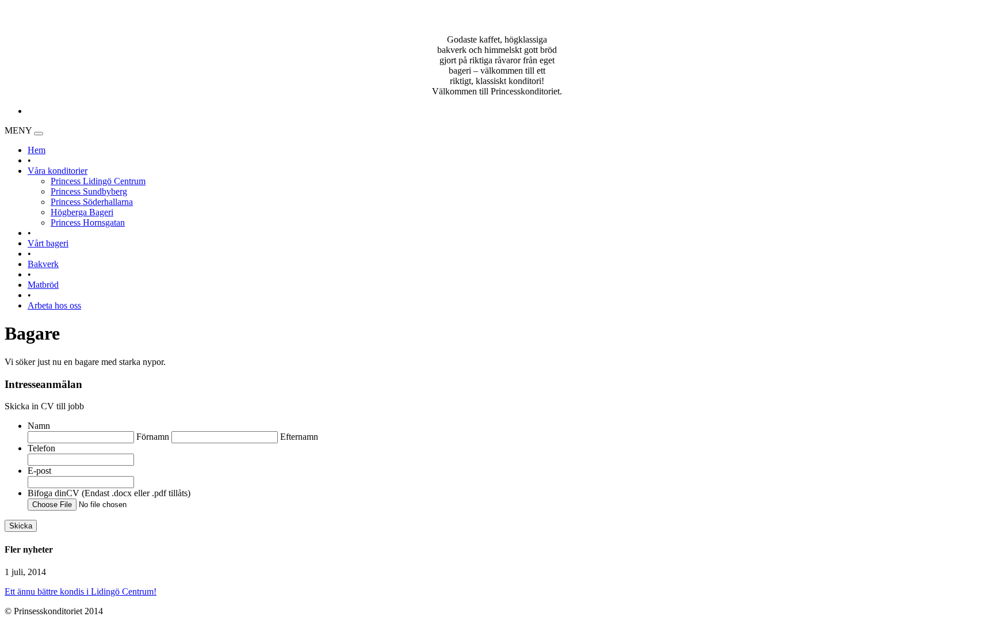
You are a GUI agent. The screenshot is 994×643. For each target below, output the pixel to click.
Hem (36, 150)
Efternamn (299, 437)
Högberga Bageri (82, 212)
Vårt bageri (48, 243)
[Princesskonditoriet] (497, 20)
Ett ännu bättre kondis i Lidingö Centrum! (80, 591)
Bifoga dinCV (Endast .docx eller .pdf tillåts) (109, 493)
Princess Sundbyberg (89, 191)
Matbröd (43, 285)
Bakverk (43, 264)
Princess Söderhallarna (92, 202)
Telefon (41, 448)
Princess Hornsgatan (88, 222)
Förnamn (152, 437)
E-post (39, 470)
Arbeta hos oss (54, 305)
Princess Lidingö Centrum (98, 181)
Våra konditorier (57, 171)
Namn (39, 426)
